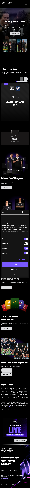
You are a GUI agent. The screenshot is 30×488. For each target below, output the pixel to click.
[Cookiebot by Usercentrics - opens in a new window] (21, 212)
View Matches (15, 33)
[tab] (5, 45)
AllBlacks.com (12, 407)
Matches (11, 467)
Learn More (7, 328)
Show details (21, 259)
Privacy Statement (13, 470)
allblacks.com (5, 478)
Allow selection (15, 269)
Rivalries (20, 467)
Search (3, 470)
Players (3, 467)
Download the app (20, 440)
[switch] (26, 243)
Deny (15, 274)
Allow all (15, 264)
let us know (21, 410)
